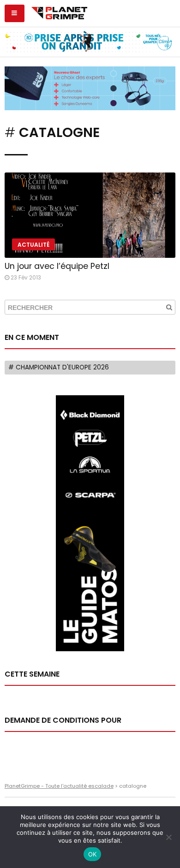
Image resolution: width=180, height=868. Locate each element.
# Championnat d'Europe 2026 (58, 367)
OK (92, 854)
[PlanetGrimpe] (59, 12)
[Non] (168, 837)
